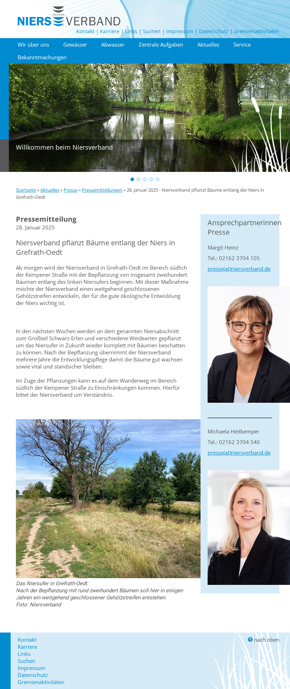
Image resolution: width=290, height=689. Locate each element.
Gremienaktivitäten (256, 31)
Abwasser (112, 44)
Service (242, 44)
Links (131, 31)
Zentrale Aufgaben (161, 44)
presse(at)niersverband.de (239, 268)
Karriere (110, 31)
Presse (70, 190)
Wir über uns (33, 44)
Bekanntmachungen (42, 57)
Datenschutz (213, 31)
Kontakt (85, 31)
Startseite (26, 190)
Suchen (152, 31)
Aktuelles (208, 44)
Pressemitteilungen (102, 190)
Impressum (179, 31)
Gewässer (75, 44)
